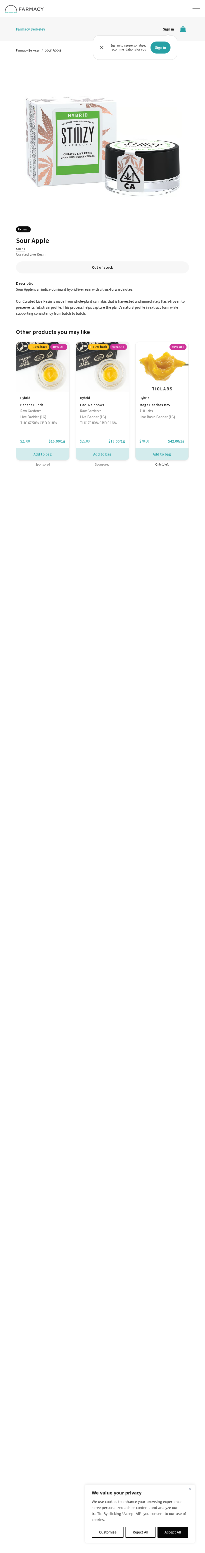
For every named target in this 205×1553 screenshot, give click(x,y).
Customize (107, 1532)
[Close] (190, 1489)
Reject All (140, 1532)
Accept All (172, 1532)
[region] (140, 1513)
